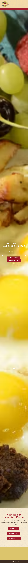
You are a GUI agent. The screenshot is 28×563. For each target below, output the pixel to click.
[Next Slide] (26, 257)
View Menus (13, 530)
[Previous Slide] (2, 257)
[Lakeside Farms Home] (5, 4)
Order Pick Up (14, 258)
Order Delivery (14, 261)
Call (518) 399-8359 (14, 561)
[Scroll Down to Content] (14, 507)
